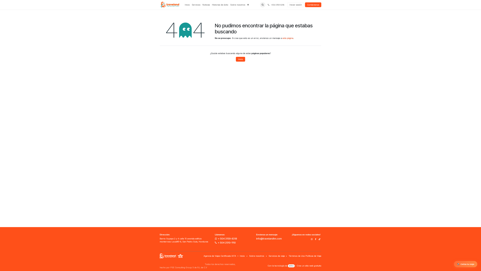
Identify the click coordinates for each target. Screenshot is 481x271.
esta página (287, 38)
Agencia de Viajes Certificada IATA (220, 256)
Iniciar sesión (295, 5)
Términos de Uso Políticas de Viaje (305, 256)
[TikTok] (319, 239)
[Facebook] (316, 239)
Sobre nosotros (256, 256)
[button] (262, 4)
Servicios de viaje (277, 256)
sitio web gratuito (313, 265)
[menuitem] (187, 4)
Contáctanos (313, 5)
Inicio (240, 59)
